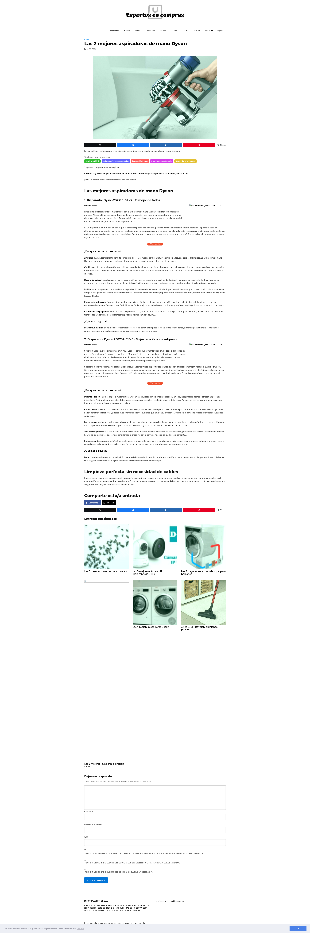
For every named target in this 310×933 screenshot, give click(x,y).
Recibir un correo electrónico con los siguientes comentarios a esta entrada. (132, 863)
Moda (137, 30)
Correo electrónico (94, 824)
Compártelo (94, 503)
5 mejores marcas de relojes (161, 161)
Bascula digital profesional (185, 161)
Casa (175, 30)
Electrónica (150, 30)
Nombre (88, 812)
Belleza (127, 30)
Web (86, 837)
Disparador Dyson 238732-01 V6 (110, 339)
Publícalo (110, 503)
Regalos (220, 30)
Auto (186, 30)
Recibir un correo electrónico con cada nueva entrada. (119, 872)
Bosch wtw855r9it (92, 161)
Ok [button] (298, 929)
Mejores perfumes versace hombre (116, 161)
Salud (207, 30)
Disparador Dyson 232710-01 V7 (109, 200)
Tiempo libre (114, 30)
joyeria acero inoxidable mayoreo (169, 901)
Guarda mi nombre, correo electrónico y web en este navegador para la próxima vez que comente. (144, 853)
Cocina (163, 30)
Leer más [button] (80, 928)
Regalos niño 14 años (140, 161)
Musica (197, 30)
